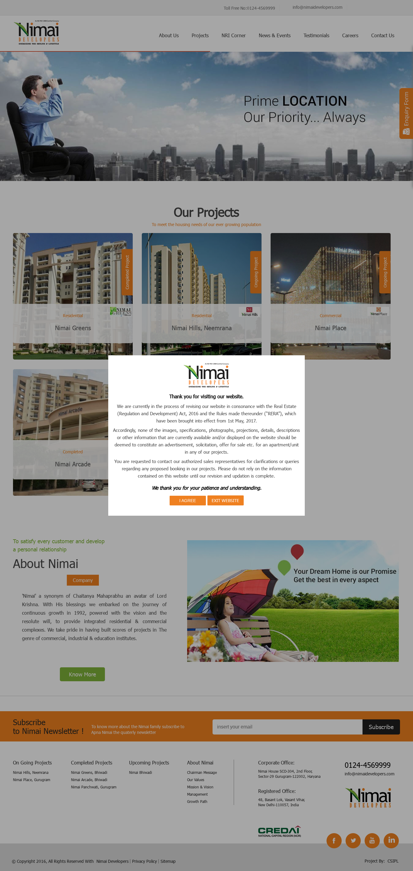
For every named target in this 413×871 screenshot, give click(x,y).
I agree (187, 500)
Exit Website (225, 500)
